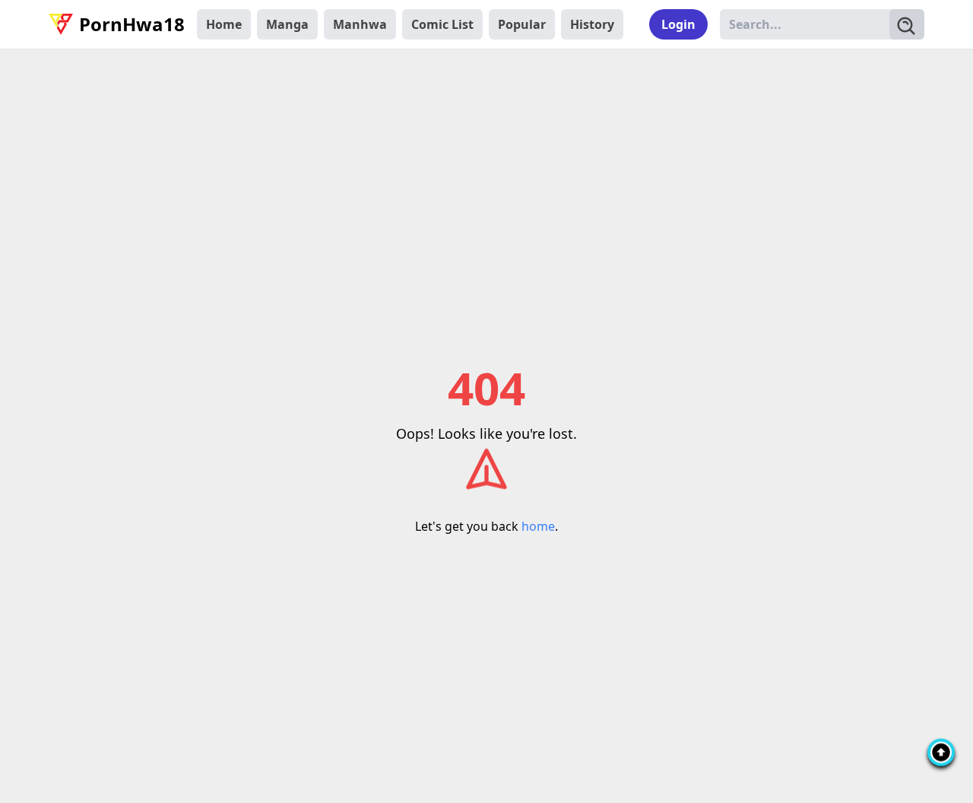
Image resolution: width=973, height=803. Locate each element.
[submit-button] (906, 24)
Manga (287, 24)
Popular (522, 24)
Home (224, 24)
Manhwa (360, 24)
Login (678, 24)
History (592, 24)
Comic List (442, 24)
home (538, 526)
